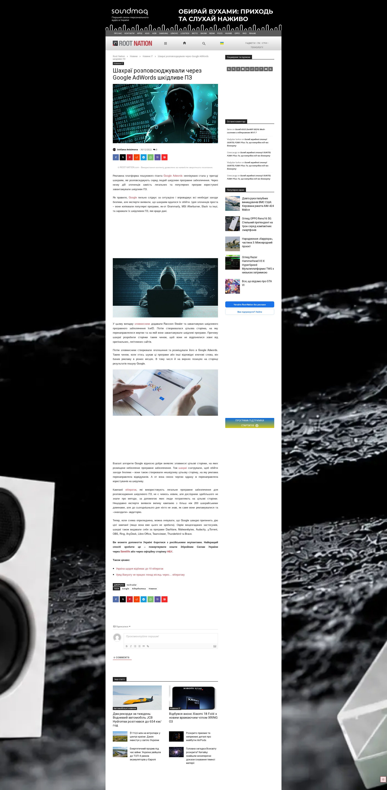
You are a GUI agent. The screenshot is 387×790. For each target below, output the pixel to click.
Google (133, 197)
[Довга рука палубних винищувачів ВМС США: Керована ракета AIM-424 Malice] (232, 203)
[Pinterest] (130, 157)
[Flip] (164, 157)
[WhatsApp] (151, 157)
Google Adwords (173, 175)
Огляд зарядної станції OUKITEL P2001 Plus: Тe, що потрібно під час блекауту (247, 142)
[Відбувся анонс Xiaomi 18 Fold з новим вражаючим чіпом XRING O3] (193, 698)
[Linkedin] (247, 69)
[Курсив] (131, 646)
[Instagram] (257, 69)
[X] (123, 157)
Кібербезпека (139, 588)
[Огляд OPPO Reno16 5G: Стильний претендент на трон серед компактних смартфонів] (232, 223)
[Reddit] (252, 69)
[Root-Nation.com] (132, 43)
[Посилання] (148, 646)
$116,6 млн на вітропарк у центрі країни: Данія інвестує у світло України (145, 736)
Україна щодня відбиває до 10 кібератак (139, 568)
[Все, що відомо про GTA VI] (232, 286)
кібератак (130, 489)
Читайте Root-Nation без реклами (250, 304)
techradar (132, 584)
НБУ (169, 551)
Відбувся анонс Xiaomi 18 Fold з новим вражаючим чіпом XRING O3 (193, 717)
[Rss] (229, 69)
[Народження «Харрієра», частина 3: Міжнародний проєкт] (232, 244)
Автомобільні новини (125, 708)
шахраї (183, 468)
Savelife (125, 551)
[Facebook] (116, 157)
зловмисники (142, 323)
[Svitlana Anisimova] (115, 149)
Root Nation (119, 56)
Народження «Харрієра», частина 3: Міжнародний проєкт (257, 242)
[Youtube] (266, 69)
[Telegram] (144, 157)
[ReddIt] (137, 157)
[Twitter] (233, 69)
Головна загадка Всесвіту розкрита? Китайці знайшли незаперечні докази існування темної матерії (201, 755)
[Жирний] (127, 646)
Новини (134, 56)
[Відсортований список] (135, 646)
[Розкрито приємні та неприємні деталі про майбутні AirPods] (176, 736)
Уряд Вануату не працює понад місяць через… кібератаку (150, 574)
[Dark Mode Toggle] (383, 779)
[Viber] (157, 157)
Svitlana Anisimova (127, 149)
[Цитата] (143, 646)
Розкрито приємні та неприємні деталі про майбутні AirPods (198, 736)
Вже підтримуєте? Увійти (249, 311)
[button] (204, 43)
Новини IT (148, 56)
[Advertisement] (165, 236)
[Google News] (270, 69)
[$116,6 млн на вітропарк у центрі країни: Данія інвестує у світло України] (120, 736)
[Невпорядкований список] (139, 646)
